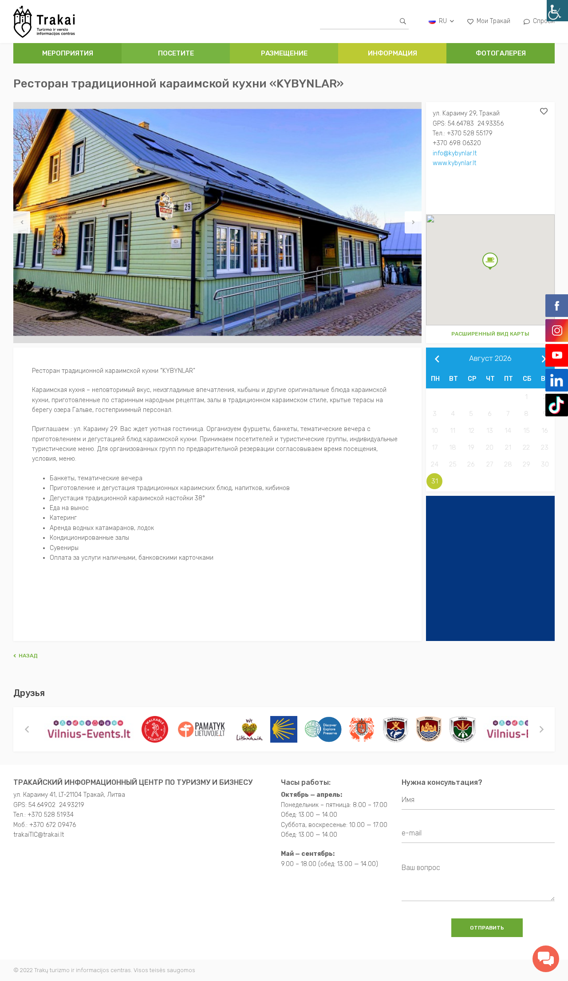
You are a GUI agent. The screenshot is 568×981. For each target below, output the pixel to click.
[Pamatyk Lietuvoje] (201, 729)
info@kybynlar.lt (455, 153)
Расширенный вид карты (490, 334)
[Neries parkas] (463, 729)
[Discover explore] (323, 729)
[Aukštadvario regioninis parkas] (395, 729)
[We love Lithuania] (249, 729)
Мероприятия (67, 53)
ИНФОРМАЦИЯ (392, 53)
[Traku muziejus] (362, 729)
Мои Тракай (493, 21)
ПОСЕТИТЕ (176, 53)
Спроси (544, 21)
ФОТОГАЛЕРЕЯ (501, 53)
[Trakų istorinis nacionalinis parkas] (428, 729)
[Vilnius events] (89, 729)
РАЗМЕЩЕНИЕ (284, 53)
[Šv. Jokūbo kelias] (284, 729)
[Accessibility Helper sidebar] (557, 10)
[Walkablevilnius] (155, 729)
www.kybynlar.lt (454, 163)
